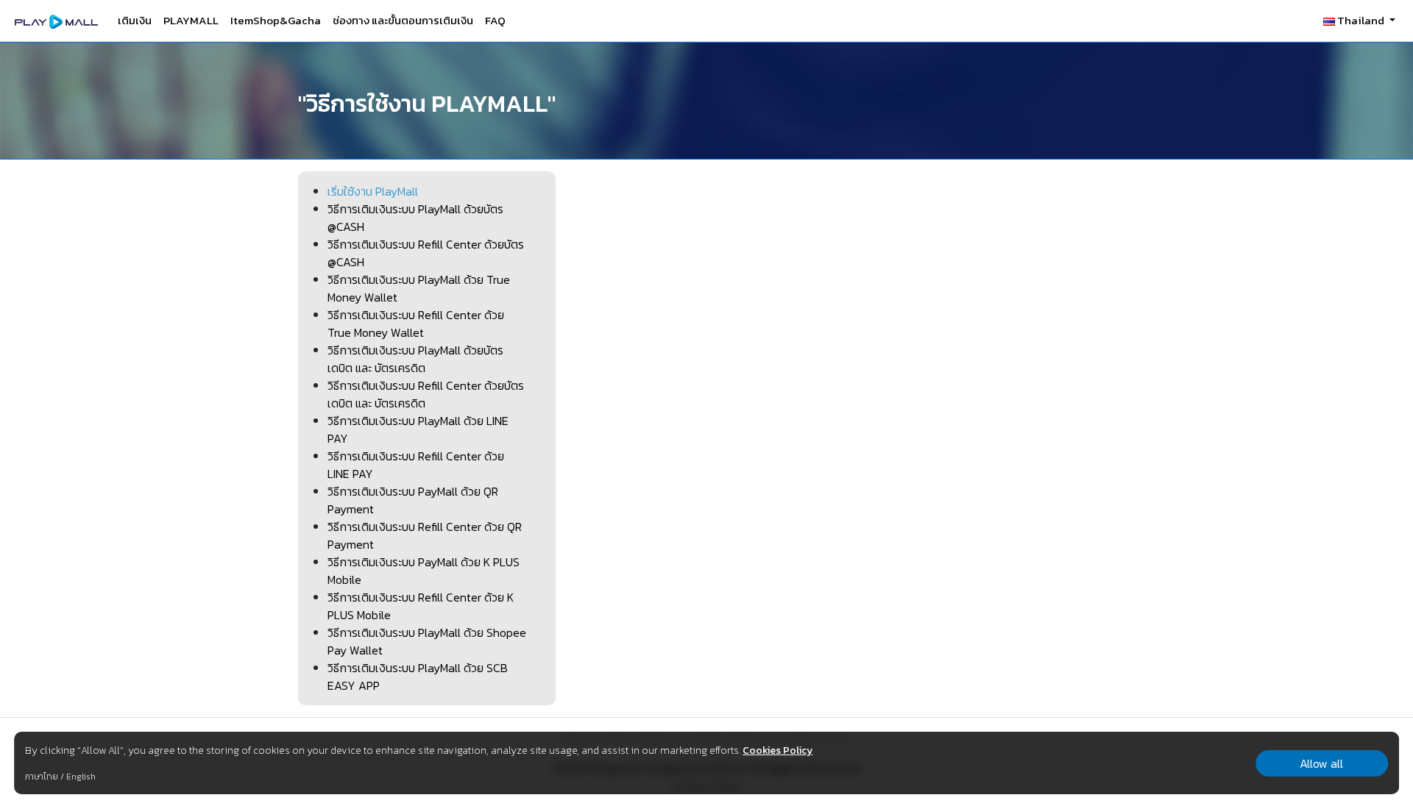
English (81, 776)
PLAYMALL (191, 20)
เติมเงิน (135, 20)
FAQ (495, 20)
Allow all (1321, 763)
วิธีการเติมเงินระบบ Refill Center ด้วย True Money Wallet (415, 323)
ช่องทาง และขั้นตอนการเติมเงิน (403, 20)
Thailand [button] (1361, 20)
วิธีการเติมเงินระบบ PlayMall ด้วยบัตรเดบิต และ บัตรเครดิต (415, 359)
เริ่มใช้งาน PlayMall (372, 191)
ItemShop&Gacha (275, 20)
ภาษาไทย (41, 776)
